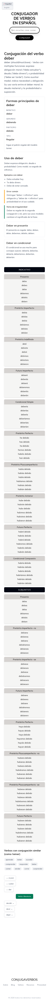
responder (23, 864)
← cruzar (10, 878)
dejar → (9, 915)
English (6, 7)
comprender (10, 864)
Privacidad (41, 985)
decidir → (10, 903)
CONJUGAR (24, 37)
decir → (9, 909)
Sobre (5, 985)
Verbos (21, 985)
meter (19, 859)
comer (8, 869)
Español (7, 4)
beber (34, 864)
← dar (8, 889)
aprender (9, 859)
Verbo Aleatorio (24, 896)
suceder (29, 859)
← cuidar (10, 884)
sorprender (37, 869)
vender (17, 869)
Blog (13, 985)
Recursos (30, 985)
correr (26, 869)
